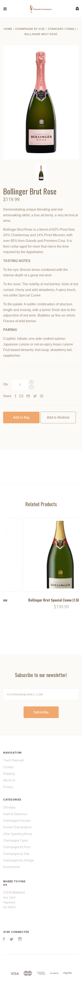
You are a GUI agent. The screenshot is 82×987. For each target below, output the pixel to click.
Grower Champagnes (17, 827)
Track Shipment (13, 760)
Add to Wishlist (58, 417)
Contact (8, 767)
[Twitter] (11, 939)
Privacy (8, 787)
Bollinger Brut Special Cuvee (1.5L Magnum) (41, 600)
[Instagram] (20, 939)
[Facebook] (4, 939)
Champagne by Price (16, 847)
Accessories (11, 867)
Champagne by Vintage (18, 860)
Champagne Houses (16, 820)
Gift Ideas (9, 807)
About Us (9, 780)
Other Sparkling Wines (17, 834)
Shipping (9, 773)
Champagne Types (15, 840)
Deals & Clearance (15, 814)
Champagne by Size (16, 853)
